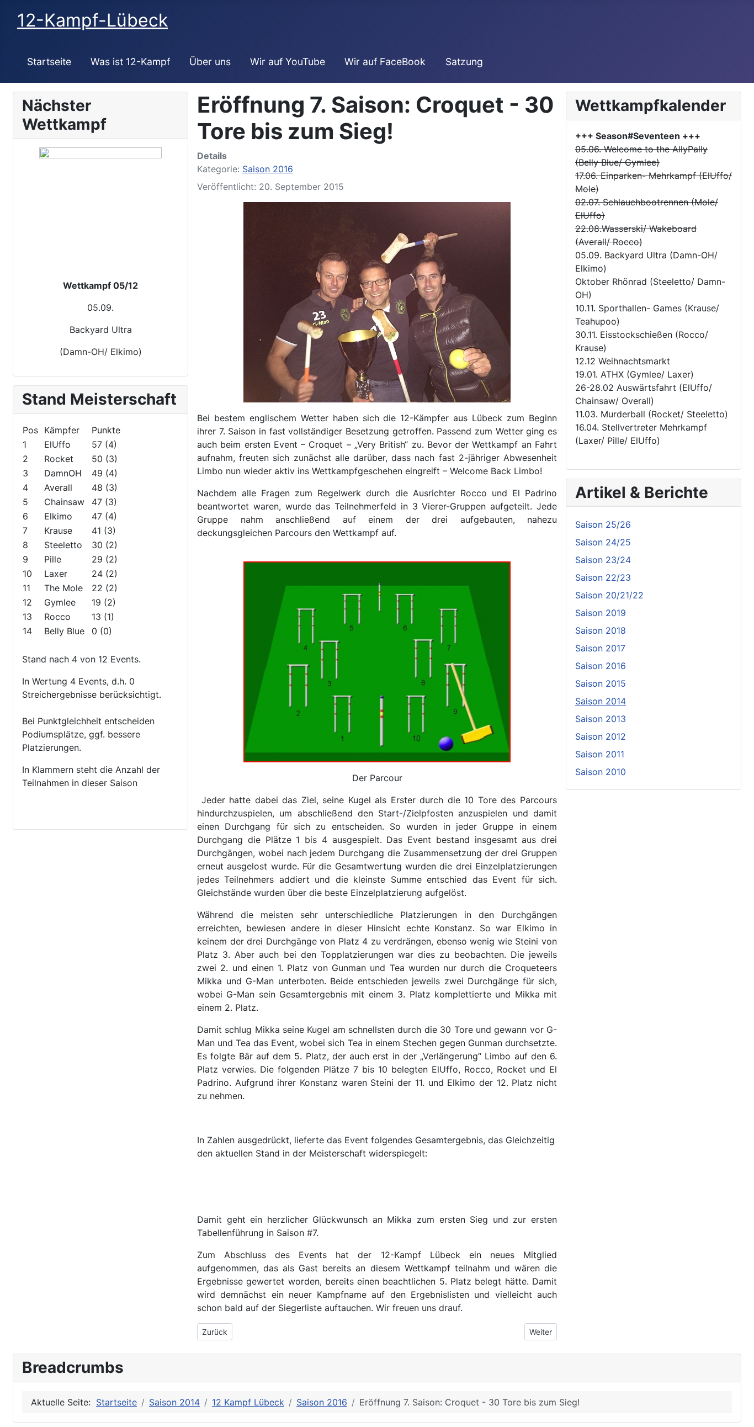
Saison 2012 (600, 736)
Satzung (464, 61)
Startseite (49, 61)
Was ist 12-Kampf (130, 61)
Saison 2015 (600, 683)
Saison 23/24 (603, 559)
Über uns (210, 61)
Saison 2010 (600, 771)
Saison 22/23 (603, 577)
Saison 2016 (267, 168)
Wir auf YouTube (287, 61)
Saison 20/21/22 (609, 595)
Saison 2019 (600, 612)
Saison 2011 (599, 754)
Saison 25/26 (603, 524)
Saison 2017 (600, 648)
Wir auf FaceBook (385, 61)
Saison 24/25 (603, 542)
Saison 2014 (600, 701)
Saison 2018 (600, 630)
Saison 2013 (600, 718)
